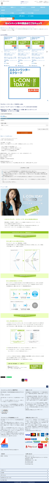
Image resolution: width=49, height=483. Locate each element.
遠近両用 (3, 10)
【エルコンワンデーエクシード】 (28, 27)
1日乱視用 (33, 7)
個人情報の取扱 (4, 480)
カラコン (3, 13)
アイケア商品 (30, 13)
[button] (2, 51)
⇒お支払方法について (29, 430)
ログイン (36, 1)
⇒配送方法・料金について (30, 409)
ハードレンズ (19, 10)
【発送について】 (28, 390)
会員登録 (41, 1)
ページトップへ (47, 387)
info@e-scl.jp (30, 464)
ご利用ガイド (46, 1)
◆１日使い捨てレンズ (13, 27)
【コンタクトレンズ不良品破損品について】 (10, 417)
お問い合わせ (46, 2)
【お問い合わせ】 (28, 453)
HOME (1, 27)
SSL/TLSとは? (4, 413)
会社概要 (2, 472)
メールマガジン (40, 2)
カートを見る (30, 15)
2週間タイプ (13, 7)
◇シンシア (20, 27)
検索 (13, 18)
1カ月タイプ (23, 7)
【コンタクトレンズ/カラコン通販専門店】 (9, 390)
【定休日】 (3, 453)
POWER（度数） (4, 123)
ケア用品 (12, 13)
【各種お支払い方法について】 (31, 417)
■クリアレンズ (5, 27)
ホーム (2, 15)
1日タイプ (3, 7)
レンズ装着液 (21, 13)
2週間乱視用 (42, 7)
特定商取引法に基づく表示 (6, 477)
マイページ (12, 15)
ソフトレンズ (36, 10)
